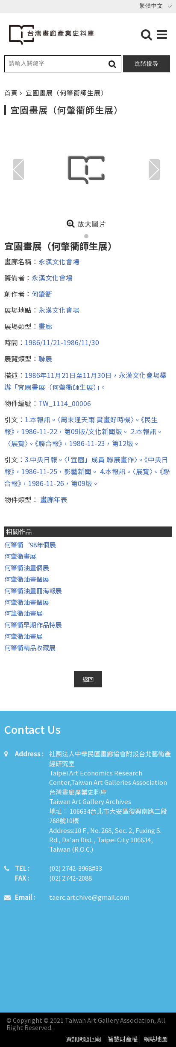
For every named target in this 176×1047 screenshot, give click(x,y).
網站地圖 (155, 1039)
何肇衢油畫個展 (26, 567)
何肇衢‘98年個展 (30, 544)
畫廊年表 (52, 499)
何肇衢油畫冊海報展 (33, 590)
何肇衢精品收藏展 (30, 647)
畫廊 (45, 326)
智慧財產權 (123, 1039)
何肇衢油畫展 (23, 636)
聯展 (45, 358)
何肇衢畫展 (20, 556)
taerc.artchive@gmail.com (89, 897)
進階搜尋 (146, 63)
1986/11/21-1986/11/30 (62, 342)
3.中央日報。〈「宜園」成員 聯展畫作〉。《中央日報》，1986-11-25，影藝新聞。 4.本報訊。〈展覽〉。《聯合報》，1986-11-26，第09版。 (87, 471)
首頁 (12, 92)
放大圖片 (90, 224)
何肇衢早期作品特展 (33, 624)
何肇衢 (42, 293)
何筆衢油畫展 (23, 613)
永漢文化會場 (58, 261)
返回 (88, 679)
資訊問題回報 (84, 1039)
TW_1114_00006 (64, 403)
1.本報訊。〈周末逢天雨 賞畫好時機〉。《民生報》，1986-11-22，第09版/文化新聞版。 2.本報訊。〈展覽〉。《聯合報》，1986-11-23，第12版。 (83, 431)
